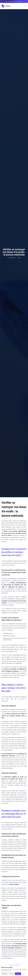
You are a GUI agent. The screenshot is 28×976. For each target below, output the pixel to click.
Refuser (11, 973)
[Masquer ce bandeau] (27, 1)
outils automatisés (16, 741)
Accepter (18, 973)
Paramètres (4, 973)
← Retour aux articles (14, 965)
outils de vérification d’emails (12, 927)
